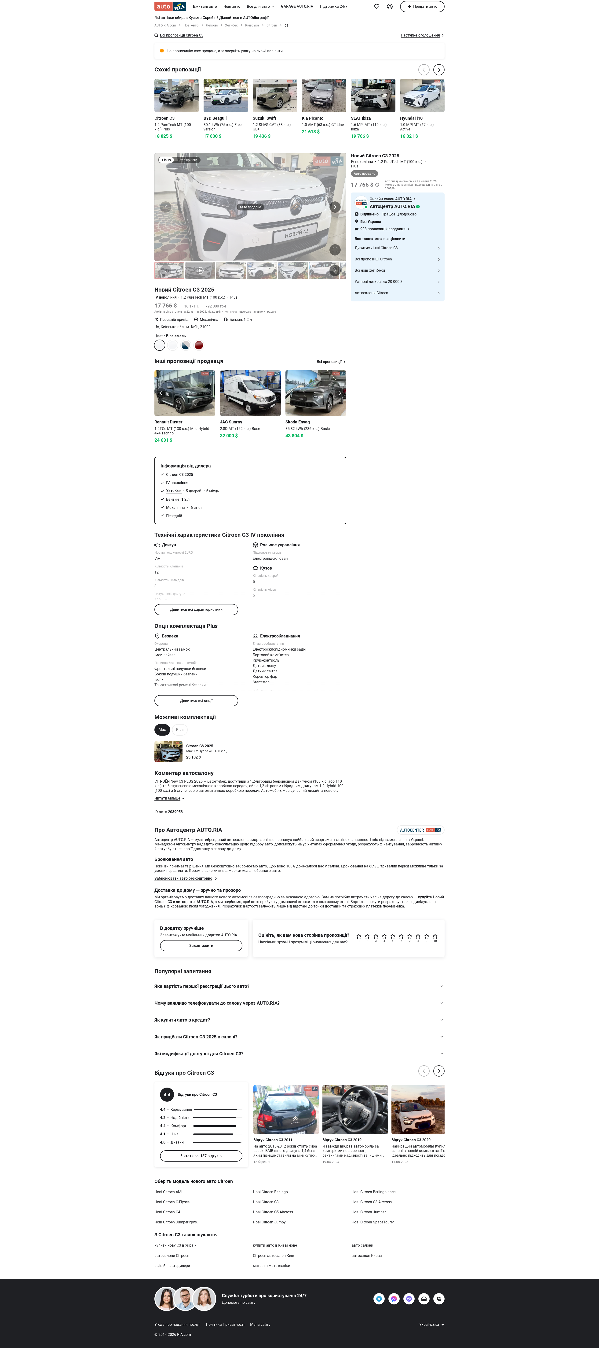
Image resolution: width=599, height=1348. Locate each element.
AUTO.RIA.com (165, 25)
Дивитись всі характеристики (196, 609)
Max (162, 729)
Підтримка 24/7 (333, 6)
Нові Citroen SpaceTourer (373, 1222)
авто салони (362, 1245)
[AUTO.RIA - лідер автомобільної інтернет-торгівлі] (170, 6)
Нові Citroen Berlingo (270, 1192)
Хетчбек (231, 25)
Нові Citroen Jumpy (269, 1222)
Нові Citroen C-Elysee (172, 1202)
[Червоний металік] (199, 345)
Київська (252, 25)
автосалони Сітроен (171, 1255)
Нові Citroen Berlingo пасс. (374, 1192)
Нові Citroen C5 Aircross (273, 1212)
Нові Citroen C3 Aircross (372, 1202)
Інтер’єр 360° (187, 160)
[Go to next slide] (340, 393)
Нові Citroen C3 (266, 1202)
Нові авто (231, 6)
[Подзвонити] (439, 1298)
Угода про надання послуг (177, 1324)
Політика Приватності (225, 1324)
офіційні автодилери (172, 1265)
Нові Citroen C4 (167, 1212)
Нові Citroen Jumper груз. (176, 1222)
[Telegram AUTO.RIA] (379, 1298)
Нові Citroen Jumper (369, 1212)
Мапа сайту (260, 1324)
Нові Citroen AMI (168, 1192)
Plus (179, 729)
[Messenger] (394, 1298)
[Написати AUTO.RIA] (424, 1298)
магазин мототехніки (271, 1265)
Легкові (212, 25)
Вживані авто (205, 6)
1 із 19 (166, 160)
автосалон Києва (367, 1255)
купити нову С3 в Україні (175, 1245)
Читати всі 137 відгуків (201, 1156)
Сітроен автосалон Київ (273, 1255)
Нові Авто (190, 25)
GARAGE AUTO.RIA (297, 6)
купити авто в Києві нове (275, 1245)
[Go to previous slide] (161, 393)
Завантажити (201, 945)
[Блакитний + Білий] (186, 345)
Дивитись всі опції (196, 700)
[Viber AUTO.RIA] (409, 1298)
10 (435, 941)
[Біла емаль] (173, 345)
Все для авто (258, 6)
